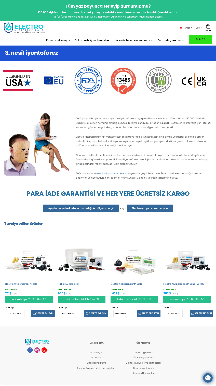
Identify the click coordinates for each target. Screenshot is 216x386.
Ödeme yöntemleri (143, 368)
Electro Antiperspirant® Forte (21, 283)
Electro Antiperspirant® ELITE (126, 283)
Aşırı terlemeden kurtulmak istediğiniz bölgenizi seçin (81, 208)
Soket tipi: (10, 307)
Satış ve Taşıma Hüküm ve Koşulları (96, 368)
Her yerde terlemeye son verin (132, 40)
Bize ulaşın (96, 352)
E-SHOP (200, 39)
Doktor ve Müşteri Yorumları (92, 40)
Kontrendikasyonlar (143, 373)
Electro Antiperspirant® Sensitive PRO (184, 283)
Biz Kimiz (96, 357)
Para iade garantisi (169, 40)
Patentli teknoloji (56, 40)
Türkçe (186, 27)
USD (198, 27)
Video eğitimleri (143, 352)
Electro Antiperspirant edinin (150, 208)
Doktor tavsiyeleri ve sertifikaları (143, 362)
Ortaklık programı (96, 362)
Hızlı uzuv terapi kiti (68, 283)
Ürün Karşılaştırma (143, 357)
